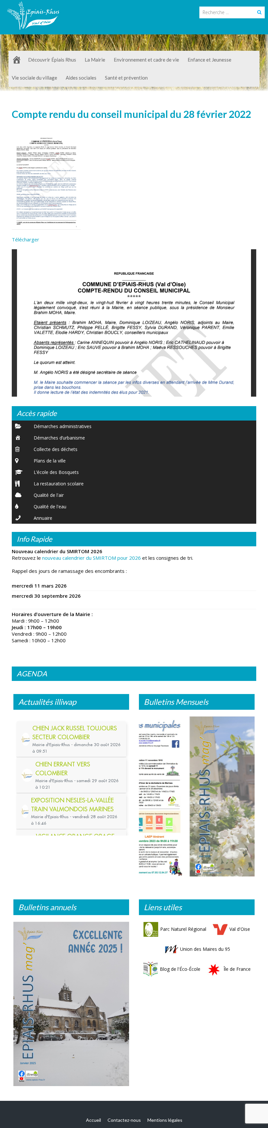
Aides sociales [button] (81, 78)
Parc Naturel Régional (183, 932)
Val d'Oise (239, 932)
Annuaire (43, 518)
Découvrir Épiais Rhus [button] (52, 60)
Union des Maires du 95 (205, 952)
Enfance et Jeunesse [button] (209, 60)
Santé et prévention (126, 78)
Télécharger (25, 239)
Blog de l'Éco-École (180, 972)
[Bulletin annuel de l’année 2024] (71, 1007)
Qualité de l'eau (50, 506)
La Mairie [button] (95, 60)
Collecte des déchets (55, 449)
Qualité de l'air (49, 495)
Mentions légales (164, 1123)
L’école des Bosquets (56, 472)
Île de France (237, 972)
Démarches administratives (63, 426)
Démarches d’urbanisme (59, 438)
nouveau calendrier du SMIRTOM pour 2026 (91, 558)
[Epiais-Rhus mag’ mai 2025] (197, 797)
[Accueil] (16, 60)
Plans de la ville (50, 461)
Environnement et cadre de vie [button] (146, 60)
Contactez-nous (124, 1123)
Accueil (93, 1123)
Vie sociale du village (34, 78)
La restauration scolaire (59, 483)
